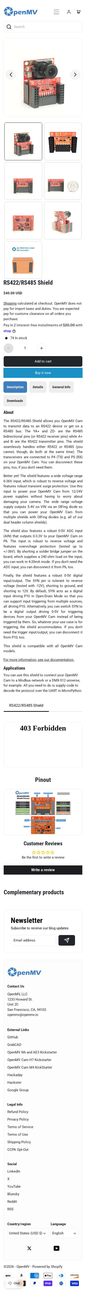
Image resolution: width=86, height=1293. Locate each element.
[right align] (75, 75)
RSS (10, 1209)
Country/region (19, 1224)
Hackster (14, 1082)
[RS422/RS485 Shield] (43, 77)
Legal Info (14, 1104)
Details (38, 387)
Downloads (15, 400)
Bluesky (13, 1194)
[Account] (68, 12)
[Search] (9, 27)
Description (15, 387)
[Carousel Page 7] (23, 260)
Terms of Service (20, 1127)
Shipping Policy (19, 1142)
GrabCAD (14, 1045)
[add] (41, 348)
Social (12, 1164)
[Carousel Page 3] (23, 181)
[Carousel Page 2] (63, 141)
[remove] (8, 348)
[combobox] (45, 27)
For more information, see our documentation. (38, 660)
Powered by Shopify (47, 1267)
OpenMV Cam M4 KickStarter (29, 1067)
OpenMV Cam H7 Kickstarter (29, 1060)
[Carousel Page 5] (23, 220)
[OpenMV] (21, 11)
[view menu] (56, 11)
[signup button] (66, 940)
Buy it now (43, 373)
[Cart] (78, 12)
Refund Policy (17, 1112)
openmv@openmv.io (22, 1015)
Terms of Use (17, 1134)
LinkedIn (13, 1171)
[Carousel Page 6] (63, 220)
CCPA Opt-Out (17, 1150)
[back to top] (77, 1260)
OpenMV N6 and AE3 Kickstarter (32, 1052)
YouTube (14, 1186)
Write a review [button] (43, 870)
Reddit (12, 1202)
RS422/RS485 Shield (28, 283)
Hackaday (14, 1075)
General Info (61, 387)
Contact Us (15, 986)
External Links (18, 1030)
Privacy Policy (18, 1119)
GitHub (12, 1037)
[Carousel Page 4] (63, 181)
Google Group (17, 1090)
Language (58, 1224)
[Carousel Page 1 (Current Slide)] (23, 141)
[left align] (11, 75)
